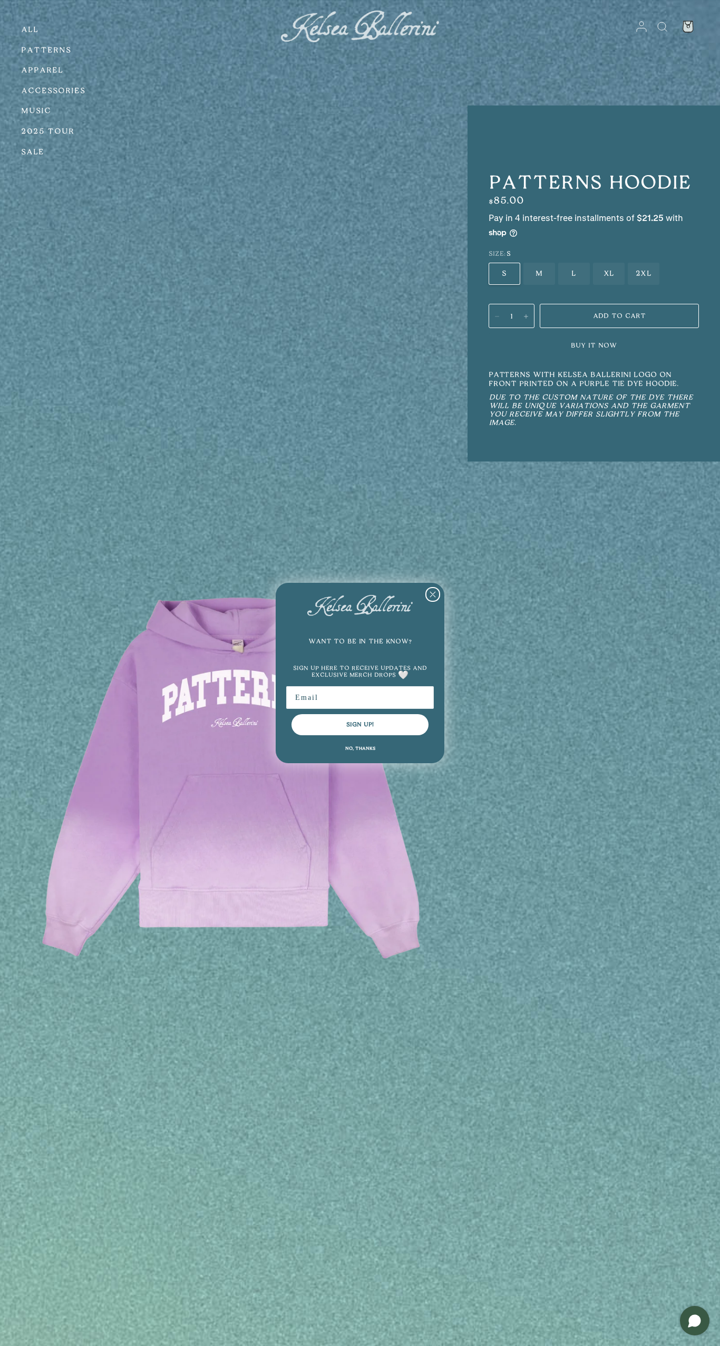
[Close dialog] (432, 594)
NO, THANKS (360, 748)
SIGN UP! (360, 724)
